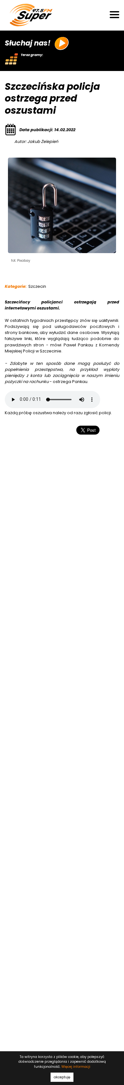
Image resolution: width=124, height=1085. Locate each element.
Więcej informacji (75, 1066)
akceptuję (62, 1077)
